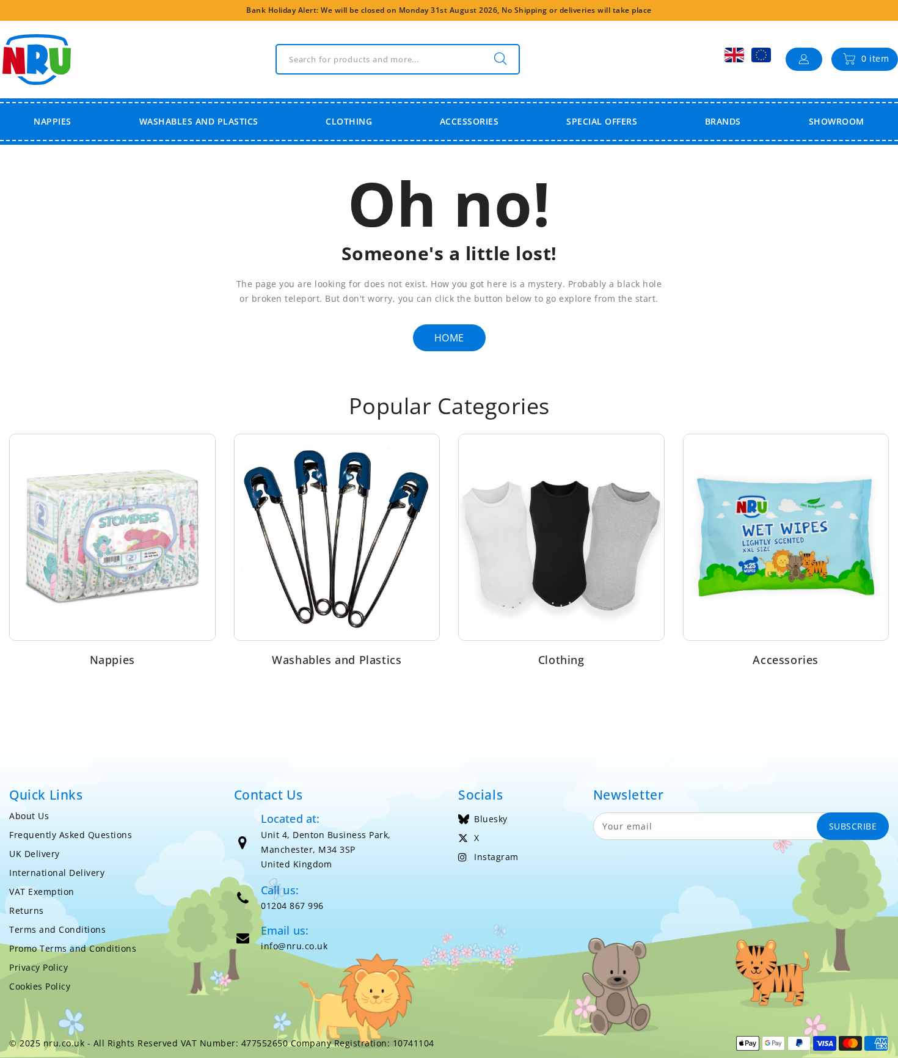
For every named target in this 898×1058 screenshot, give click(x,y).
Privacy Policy (38, 967)
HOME (449, 338)
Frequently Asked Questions (70, 835)
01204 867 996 (292, 905)
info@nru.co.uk (294, 946)
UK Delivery (34, 853)
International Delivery (56, 872)
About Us (29, 816)
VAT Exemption (42, 891)
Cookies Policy (39, 986)
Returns (26, 910)
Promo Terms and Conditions (72, 948)
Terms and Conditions (57, 929)
